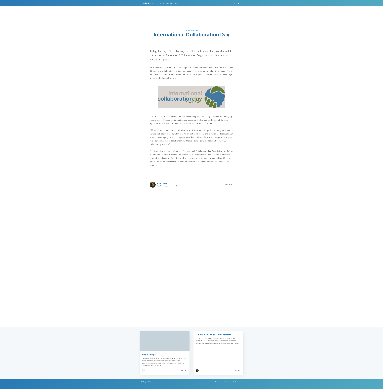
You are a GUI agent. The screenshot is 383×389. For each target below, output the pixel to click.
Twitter (235, 382)
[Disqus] (191, 236)
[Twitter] (238, 3)
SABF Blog (143, 382)
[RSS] (242, 3)
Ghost (241, 382)
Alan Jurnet (162, 183)
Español (177, 3)
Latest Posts (219, 382)
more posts (165, 186)
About (161, 3)
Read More (228, 184)
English (169, 3)
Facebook (228, 382)
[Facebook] (234, 3)
